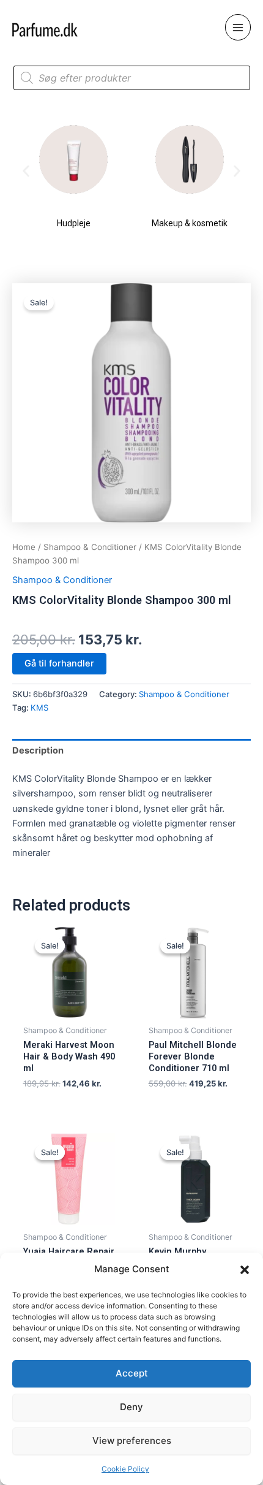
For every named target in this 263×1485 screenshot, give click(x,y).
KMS (39, 707)
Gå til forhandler (59, 663)
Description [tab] (38, 750)
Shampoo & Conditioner (89, 547)
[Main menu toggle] (238, 27)
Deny (131, 1407)
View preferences (131, 1440)
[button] (245, 1270)
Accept (132, 1373)
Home (23, 547)
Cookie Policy (125, 1468)
